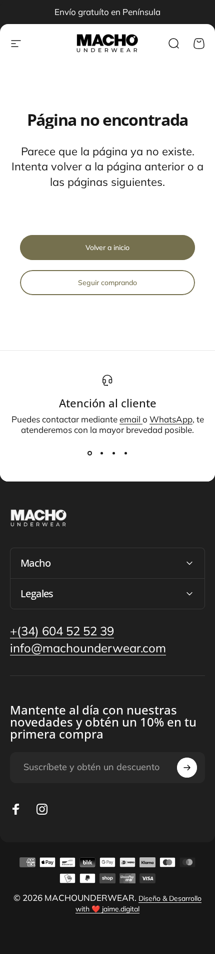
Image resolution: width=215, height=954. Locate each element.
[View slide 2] (102, 453)
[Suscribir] (187, 768)
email (131, 419)
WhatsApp (171, 419)
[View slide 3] (114, 453)
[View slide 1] (90, 453)
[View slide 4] (126, 453)
